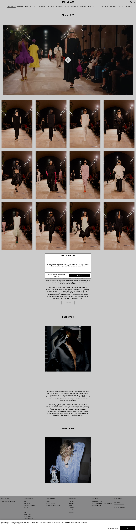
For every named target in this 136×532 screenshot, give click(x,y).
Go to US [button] (79, 275)
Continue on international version (57, 275)
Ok (127, 528)
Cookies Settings (113, 528)
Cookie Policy (17, 523)
